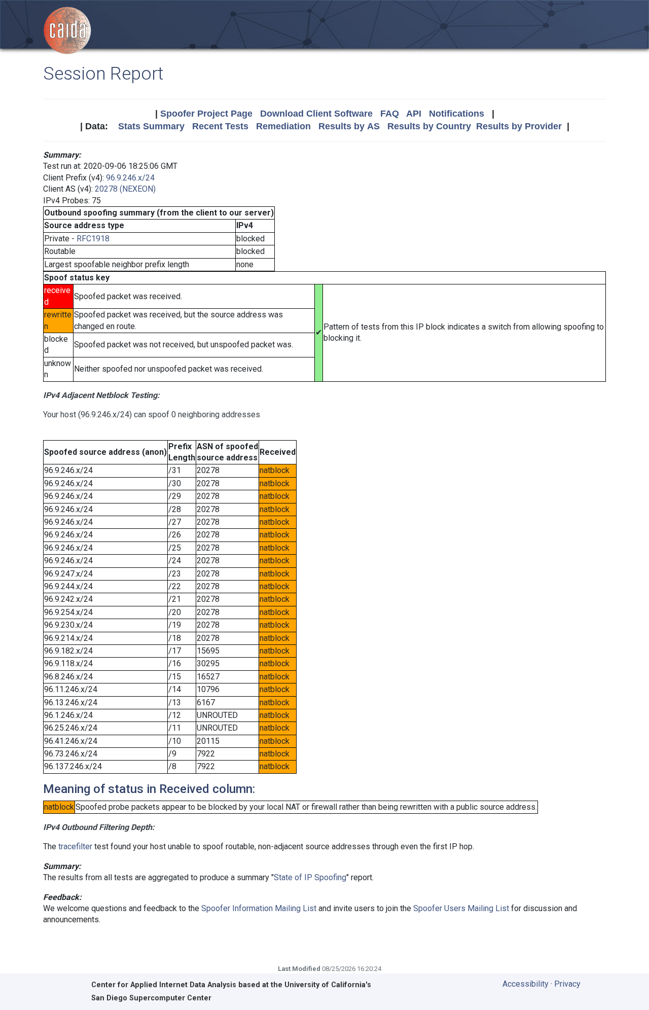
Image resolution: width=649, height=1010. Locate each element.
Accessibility (525, 984)
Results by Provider (519, 126)
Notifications (456, 114)
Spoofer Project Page (206, 114)
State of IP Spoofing (310, 877)
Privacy (567, 984)
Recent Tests (220, 126)
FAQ (389, 114)
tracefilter (75, 846)
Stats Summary (151, 126)
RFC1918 (93, 238)
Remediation (283, 126)
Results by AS (349, 126)
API (413, 114)
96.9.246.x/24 (130, 178)
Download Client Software (316, 114)
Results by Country (429, 126)
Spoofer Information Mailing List (258, 908)
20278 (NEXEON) (125, 189)
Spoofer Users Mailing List (461, 908)
